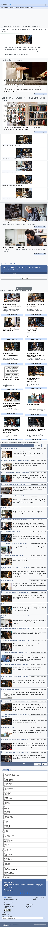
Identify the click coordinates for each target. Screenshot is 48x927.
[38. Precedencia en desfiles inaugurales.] (8, 599)
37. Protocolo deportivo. (10, 604)
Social (5, 773)
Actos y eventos (8, 859)
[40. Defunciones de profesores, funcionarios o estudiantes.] (8, 575)
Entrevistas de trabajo (10, 834)
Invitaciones (7, 803)
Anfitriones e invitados (10, 774)
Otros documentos (9, 804)
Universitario (8, 877)
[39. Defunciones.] (8, 587)
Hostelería (7, 836)
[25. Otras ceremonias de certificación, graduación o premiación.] (8, 747)
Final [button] (45, 445)
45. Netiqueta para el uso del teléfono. (11, 185)
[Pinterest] (22, 893)
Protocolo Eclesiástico (12, 60)
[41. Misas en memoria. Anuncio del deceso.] (8, 503)
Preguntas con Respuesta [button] (25, 288)
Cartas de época (8, 799)
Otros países (7, 848)
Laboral (6, 831)
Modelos (6, 797)
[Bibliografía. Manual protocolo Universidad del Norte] (24, 115)
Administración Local (10, 860)
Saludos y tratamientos (10, 790)
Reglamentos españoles (10, 873)
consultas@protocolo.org (10, 899)
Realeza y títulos (8, 872)
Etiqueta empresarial (9, 835)
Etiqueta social (8, 783)
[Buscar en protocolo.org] (44, 918)
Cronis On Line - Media (40, 924)
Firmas (6, 822)
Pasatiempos (7, 825)
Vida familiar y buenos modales (12, 857)
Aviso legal (7, 904)
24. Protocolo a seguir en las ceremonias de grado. (36, 430)
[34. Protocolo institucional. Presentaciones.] (8, 648)
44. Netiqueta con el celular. (9, 198)
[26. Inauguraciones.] (9, 736)
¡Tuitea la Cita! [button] (25, 278)
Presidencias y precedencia (11, 871)
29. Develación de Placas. (11, 379)
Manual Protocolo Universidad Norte (38, 448)
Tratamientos (8, 792)
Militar (6, 868)
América (6, 844)
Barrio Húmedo (30, 904)
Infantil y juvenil (8, 854)
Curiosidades (8, 815)
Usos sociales (8, 793)
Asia (6, 845)
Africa (6, 843)
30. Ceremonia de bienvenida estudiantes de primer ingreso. (35, 355)
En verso (7, 818)
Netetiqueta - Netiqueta (10, 788)
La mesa (6, 787)
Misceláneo (6, 808)
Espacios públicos (9, 782)
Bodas (6, 778)
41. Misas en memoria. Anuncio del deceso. (12, 158)
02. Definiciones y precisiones (9, 172)
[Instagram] (25, 893)
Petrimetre (7, 826)
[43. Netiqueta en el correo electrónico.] (8, 551)
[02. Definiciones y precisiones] (8, 515)
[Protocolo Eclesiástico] (24, 75)
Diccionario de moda (9, 780)
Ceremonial (6, 858)
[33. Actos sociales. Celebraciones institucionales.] (8, 659)
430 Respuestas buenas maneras (11, 810)
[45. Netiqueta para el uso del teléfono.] (8, 527)
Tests (6, 807)
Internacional (7, 841)
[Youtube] (27, 893)
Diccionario (7, 863)
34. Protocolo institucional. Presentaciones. (11, 329)
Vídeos (6, 830)
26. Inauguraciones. (33, 405)
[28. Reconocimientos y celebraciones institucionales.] (8, 708)
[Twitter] (20, 893)
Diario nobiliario (8, 816)
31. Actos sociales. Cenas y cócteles (10, 145)
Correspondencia (9, 779)
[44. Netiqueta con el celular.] (8, 539)
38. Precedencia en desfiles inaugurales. (15, 592)
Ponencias (7, 827)
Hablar (6, 785)
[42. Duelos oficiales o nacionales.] (8, 562)
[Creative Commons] (7, 910)
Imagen (6, 837)
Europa (6, 846)
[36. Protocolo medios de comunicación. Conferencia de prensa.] (8, 624)
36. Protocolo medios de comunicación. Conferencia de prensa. (12, 306)
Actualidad (7, 811)
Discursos (7, 802)
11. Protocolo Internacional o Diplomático (16, 472)
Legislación (7, 867)
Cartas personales (9, 801)
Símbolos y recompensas (10, 876)
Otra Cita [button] (25, 276)
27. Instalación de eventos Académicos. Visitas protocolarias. (11, 405)
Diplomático (7, 864)
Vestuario (7, 794)
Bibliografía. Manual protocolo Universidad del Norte (23, 98)
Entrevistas (7, 820)
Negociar (7, 839)
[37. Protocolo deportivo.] (8, 611)
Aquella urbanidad (9, 776)
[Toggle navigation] (45, 5)
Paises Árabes (8, 849)
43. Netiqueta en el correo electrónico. (15, 222)
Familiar (6, 850)
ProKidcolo (28, 907)
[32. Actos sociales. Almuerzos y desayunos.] (8, 671)
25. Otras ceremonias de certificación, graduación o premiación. (11, 430)
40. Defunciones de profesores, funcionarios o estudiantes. (16, 568)
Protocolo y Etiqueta (8, 771)
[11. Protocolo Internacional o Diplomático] (8, 479)
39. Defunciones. (8, 580)
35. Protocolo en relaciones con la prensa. (35, 305)
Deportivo (7, 862)
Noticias (7, 823)
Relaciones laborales (9, 840)
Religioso (7, 874)
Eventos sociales (8, 784)
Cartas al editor (8, 812)
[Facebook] (19, 893)
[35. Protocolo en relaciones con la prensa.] (8, 636)
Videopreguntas (8, 796)
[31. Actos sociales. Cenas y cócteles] (8, 491)
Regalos (7, 789)
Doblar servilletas (9, 817)
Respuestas (7, 829)
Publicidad (33, 899)
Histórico (7, 865)
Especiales (7, 821)
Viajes (6, 855)
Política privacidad (9, 906)
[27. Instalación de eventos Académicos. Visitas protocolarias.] (8, 722)
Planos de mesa (8, 806)
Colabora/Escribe (8, 907)
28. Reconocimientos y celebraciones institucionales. (34, 379)
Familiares (7, 853)
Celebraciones (8, 851)
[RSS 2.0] (29, 893)
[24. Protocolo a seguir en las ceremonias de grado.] (8, 759)
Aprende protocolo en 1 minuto (12, 775)
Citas (6, 813)
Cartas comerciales (9, 798)
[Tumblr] (24, 893)
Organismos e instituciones (11, 869)
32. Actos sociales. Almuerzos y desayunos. (10, 354)
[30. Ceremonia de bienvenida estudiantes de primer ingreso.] (8, 684)
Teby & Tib (28, 906)
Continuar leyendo (41, 94)
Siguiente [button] (37, 445)
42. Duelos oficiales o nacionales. (13, 247)
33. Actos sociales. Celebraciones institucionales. (32, 330)
